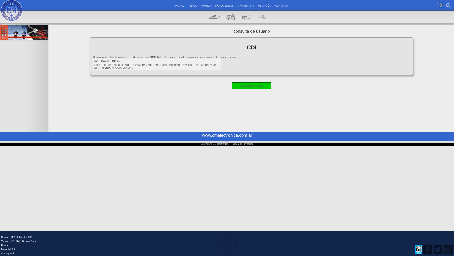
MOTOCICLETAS (224, 5)
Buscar (5, 245)
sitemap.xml (7, 253)
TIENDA (192, 5)
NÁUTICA (206, 5)
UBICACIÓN (264, 5)
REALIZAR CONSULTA (251, 85)
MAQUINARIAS (246, 5)
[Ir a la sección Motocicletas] (231, 22)
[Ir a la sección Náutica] (215, 22)
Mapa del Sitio (8, 249)
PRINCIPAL (178, 5)
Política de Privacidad (242, 144)
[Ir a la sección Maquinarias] (246, 22)
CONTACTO (281, 5)
